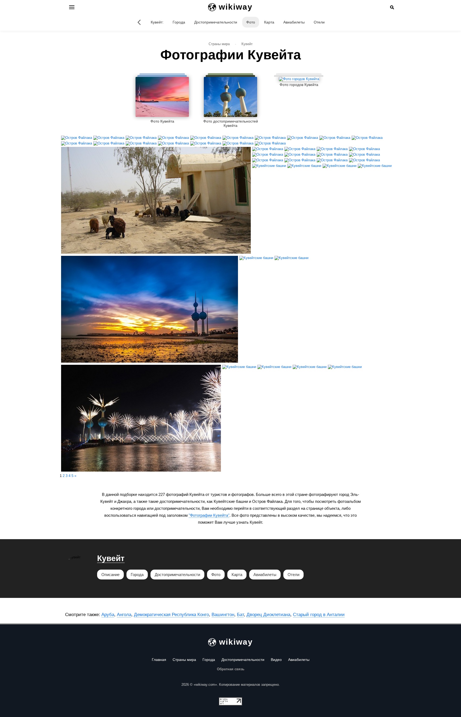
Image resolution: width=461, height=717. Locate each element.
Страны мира (184, 659)
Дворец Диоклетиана (268, 614)
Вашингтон (223, 614)
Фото (250, 22)
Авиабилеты (294, 22)
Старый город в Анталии (319, 614)
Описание (110, 574)
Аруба (107, 614)
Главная (159, 659)
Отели (319, 22)
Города (179, 22)
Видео (276, 659)
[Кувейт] (139, 22)
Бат (240, 614)
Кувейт (111, 558)
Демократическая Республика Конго (171, 614)
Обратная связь (230, 669)
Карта (269, 22)
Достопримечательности (215, 22)
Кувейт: (157, 22)
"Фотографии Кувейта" (209, 515)
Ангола (124, 614)
